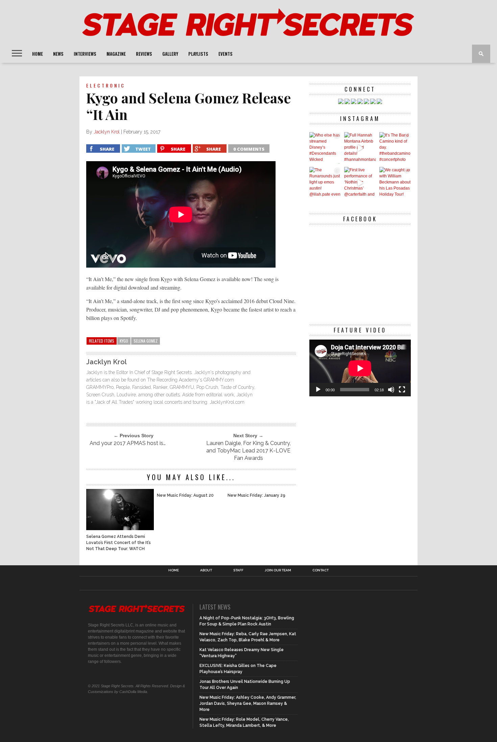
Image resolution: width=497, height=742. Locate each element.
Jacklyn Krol (107, 131)
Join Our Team (278, 570)
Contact (320, 570)
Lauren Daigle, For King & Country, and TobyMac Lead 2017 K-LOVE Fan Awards (248, 450)
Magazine (116, 53)
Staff (238, 570)
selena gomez (146, 341)
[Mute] (391, 389)
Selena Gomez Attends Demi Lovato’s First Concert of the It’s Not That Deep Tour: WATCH (118, 542)
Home (37, 53)
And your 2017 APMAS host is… (128, 443)
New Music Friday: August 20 (185, 495)
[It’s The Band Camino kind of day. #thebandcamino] (395, 148)
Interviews (85, 53)
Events (225, 53)
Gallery (170, 53)
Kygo (124, 341)
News (58, 53)
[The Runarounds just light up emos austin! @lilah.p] (325, 182)
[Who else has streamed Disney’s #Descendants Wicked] (325, 148)
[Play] (318, 389)
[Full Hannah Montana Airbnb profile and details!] (360, 148)
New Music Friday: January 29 (256, 495)
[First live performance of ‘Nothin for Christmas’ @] (360, 182)
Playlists (198, 53)
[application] (360, 368)
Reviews (144, 53)
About (206, 570)
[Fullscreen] (402, 389)
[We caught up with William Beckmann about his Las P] (395, 182)
